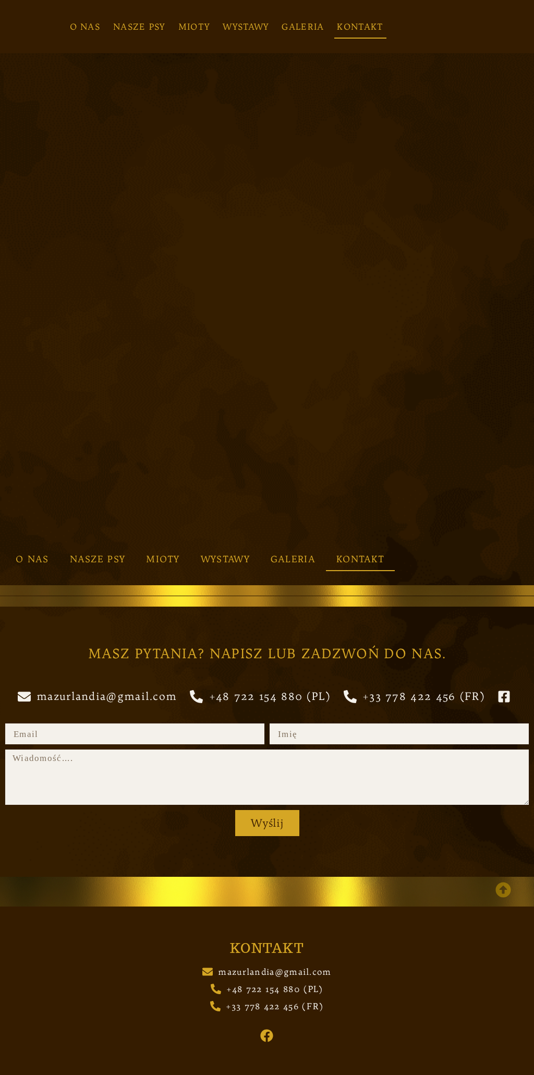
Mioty (194, 26)
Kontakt (360, 26)
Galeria (303, 26)
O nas (85, 26)
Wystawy (246, 26)
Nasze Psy (139, 26)
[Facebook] (267, 1036)
